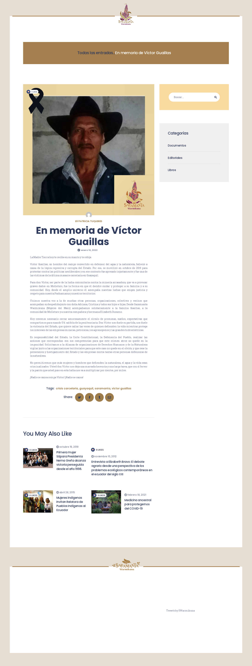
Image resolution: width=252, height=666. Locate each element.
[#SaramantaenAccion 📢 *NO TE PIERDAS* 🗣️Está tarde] (146, 622)
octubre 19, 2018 (69, 447)
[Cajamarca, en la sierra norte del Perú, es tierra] (126, 597)
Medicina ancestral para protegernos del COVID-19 (137, 504)
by (88, 221)
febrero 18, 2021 (136, 495)
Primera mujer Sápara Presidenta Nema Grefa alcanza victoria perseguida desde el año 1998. (71, 460)
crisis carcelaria (67, 388)
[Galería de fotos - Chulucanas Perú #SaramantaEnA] (105, 610)
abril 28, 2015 (67, 492)
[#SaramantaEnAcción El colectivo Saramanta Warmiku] (126, 622)
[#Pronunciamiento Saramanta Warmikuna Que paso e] (146, 610)
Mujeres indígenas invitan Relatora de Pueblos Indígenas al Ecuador (71, 504)
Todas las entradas (95, 53)
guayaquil (86, 388)
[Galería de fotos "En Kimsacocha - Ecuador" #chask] (105, 622)
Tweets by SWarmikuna (180, 610)
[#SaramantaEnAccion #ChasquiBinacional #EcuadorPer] (146, 597)
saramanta (102, 388)
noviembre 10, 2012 (105, 456)
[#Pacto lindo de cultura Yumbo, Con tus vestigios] (105, 597)
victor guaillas (121, 388)
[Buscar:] (194, 97)
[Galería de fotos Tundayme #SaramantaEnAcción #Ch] (126, 610)
